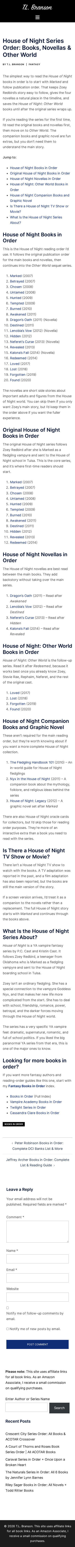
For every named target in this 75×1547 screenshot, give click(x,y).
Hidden (15, 336)
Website (12, 1289)
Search (59, 1408)
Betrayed (17, 281)
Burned (15, 309)
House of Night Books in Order (33, 168)
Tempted (17, 303)
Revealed (17, 347)
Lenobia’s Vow (21, 331)
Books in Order (21, 1096)
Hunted (15, 298)
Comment (15, 1217)
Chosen (16, 287)
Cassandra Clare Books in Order (34, 1113)
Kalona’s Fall (19, 353)
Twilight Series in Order (28, 1107)
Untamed (17, 292)
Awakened (18, 314)
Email (11, 1270)
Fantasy (34, 64)
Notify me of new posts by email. (35, 1329)
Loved (14, 364)
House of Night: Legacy (28, 801)
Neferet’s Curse (22, 342)
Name (12, 1251)
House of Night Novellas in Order (35, 179)
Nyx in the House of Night (30, 779)
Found (15, 380)
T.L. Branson (15, 64)
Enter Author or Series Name (27, 1399)
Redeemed (18, 358)
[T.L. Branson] (38, 7)
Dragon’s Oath (21, 320)
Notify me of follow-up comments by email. (35, 1316)
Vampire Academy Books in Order (36, 1102)
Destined (17, 325)
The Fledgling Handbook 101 (32, 762)
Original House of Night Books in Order (40, 173)
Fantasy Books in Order (26, 1086)
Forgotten (17, 374)
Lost (13, 369)
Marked (16, 276)
